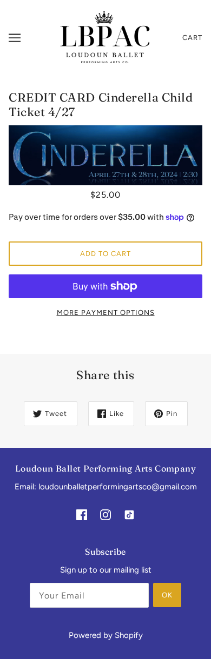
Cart (192, 37)
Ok (167, 595)
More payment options (106, 312)
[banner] (103, 37)
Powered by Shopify (106, 635)
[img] (82, 514)
